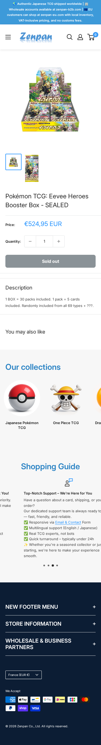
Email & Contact (51, 522)
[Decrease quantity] (30, 241)
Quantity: (13, 241)
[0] (91, 37)
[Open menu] (8, 37)
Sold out (50, 261)
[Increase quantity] (58, 241)
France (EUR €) (19, 675)
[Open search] (70, 37)
